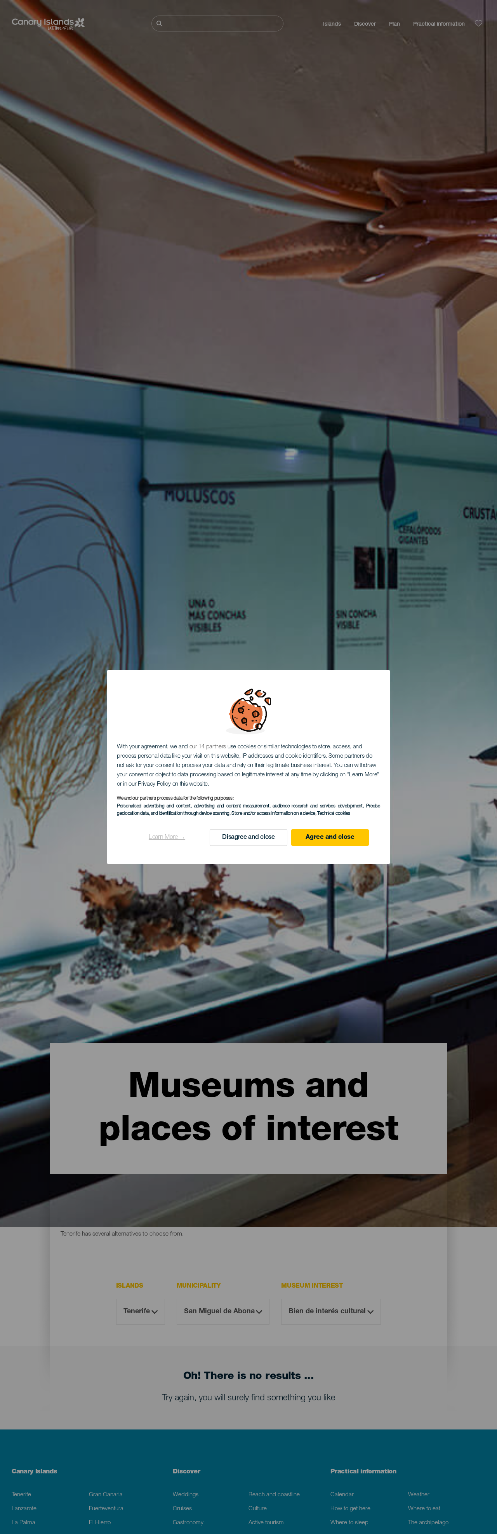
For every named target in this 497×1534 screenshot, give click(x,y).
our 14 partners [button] (207, 747)
